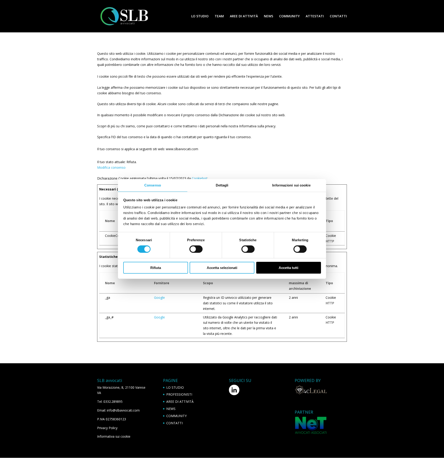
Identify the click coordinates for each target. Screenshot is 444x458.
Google (159, 297)
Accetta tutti (288, 268)
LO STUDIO (200, 16)
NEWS (268, 16)
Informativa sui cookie (113, 436)
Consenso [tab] (152, 185)
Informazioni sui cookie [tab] (291, 185)
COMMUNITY (289, 16)
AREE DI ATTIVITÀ (244, 16)
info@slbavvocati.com (123, 410)
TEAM (219, 16)
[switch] (196, 249)
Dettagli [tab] (222, 185)
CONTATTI (338, 16)
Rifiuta (155, 268)
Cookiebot (199, 178)
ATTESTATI (315, 16)
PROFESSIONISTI (179, 394)
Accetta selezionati (222, 268)
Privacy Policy (107, 428)
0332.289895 (113, 401)
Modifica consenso (111, 167)
